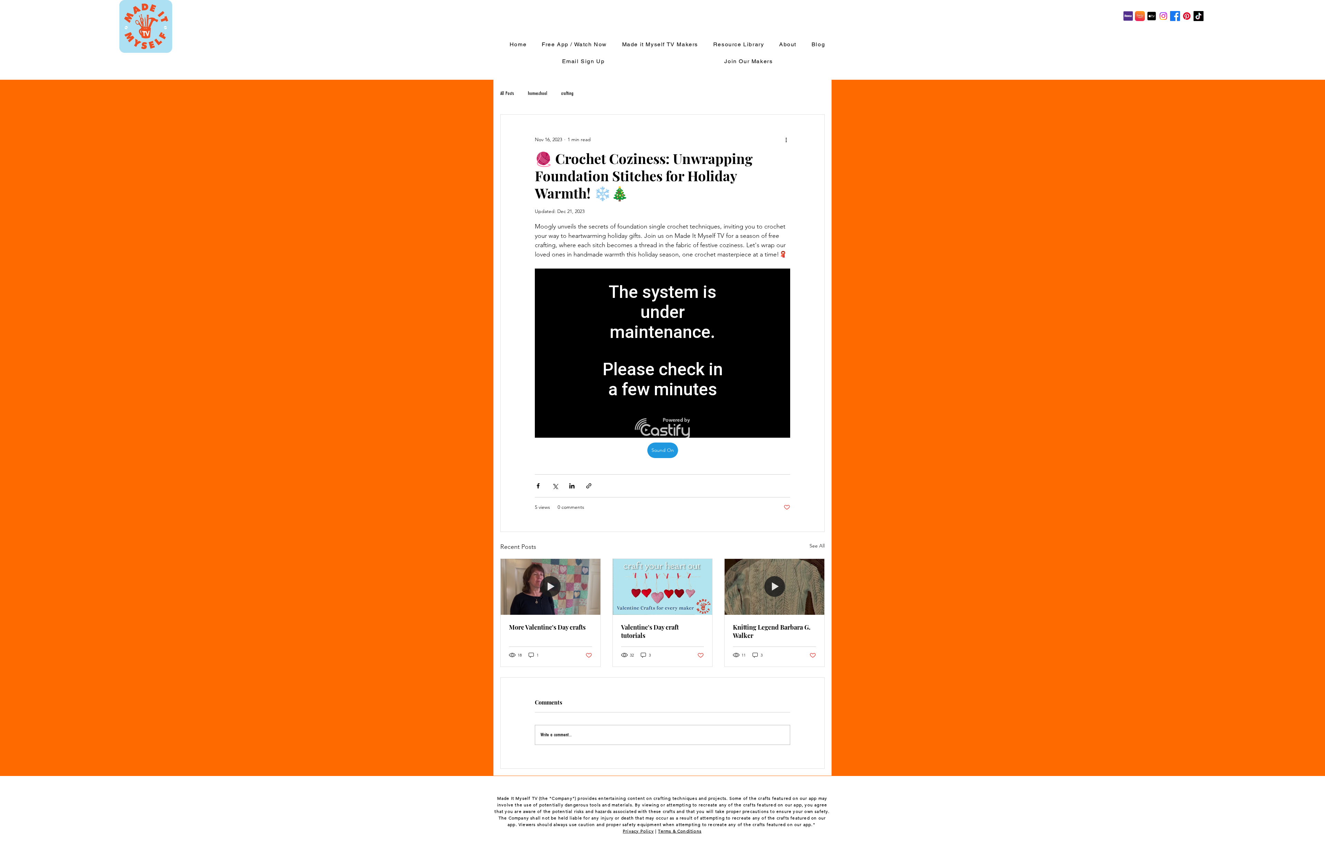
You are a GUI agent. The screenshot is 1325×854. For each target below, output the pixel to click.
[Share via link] (589, 486)
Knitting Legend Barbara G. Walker (772, 631)
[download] (1152, 16)
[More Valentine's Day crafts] (550, 587)
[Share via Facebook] (538, 486)
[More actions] (786, 139)
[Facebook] (1175, 16)
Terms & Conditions (679, 831)
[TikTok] (1199, 16)
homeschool (537, 93)
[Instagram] (1163, 16)
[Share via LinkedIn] (572, 486)
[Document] (1140, 16)
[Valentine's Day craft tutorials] (663, 587)
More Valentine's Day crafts (547, 627)
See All (817, 546)
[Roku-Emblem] (1128, 16)
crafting (567, 93)
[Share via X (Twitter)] (555, 486)
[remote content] (662, 353)
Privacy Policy (638, 831)
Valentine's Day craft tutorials (650, 631)
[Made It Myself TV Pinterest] (1187, 16)
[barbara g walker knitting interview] (774, 587)
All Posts (507, 93)
